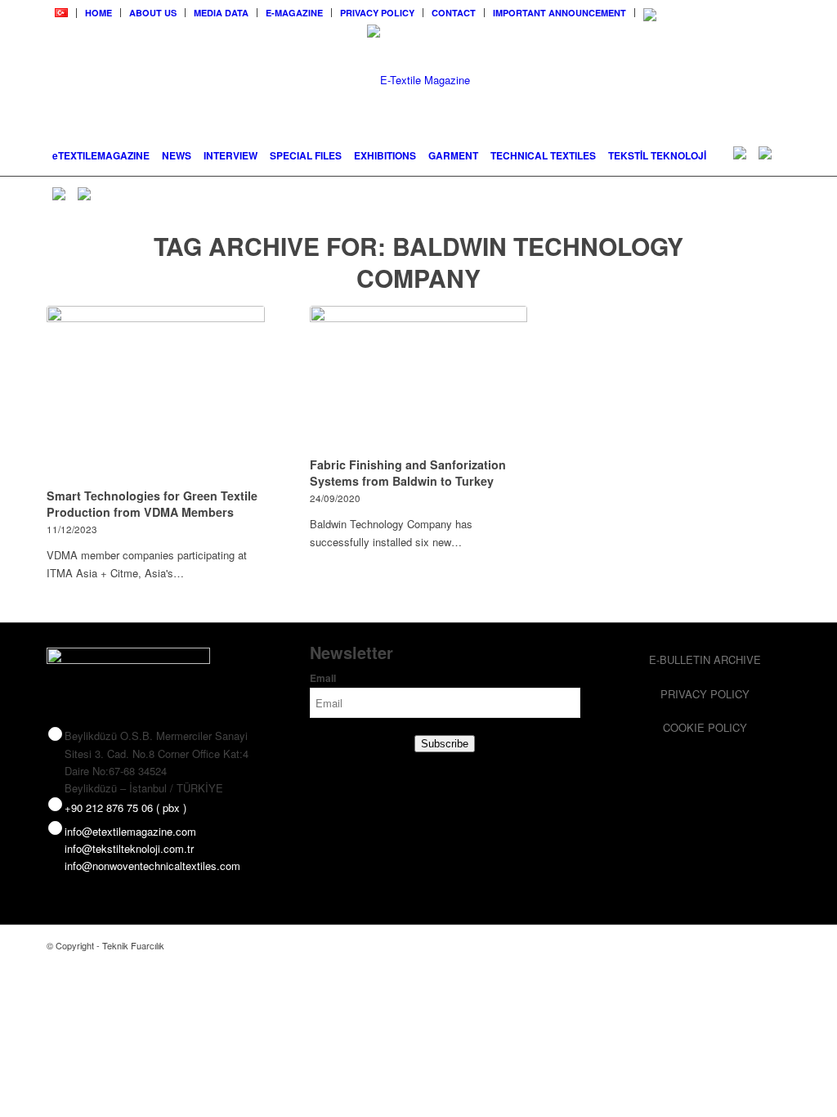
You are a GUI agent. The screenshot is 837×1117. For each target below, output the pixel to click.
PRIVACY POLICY (377, 13)
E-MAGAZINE (294, 13)
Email (323, 678)
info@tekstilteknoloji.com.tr (129, 848)
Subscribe (444, 744)
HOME (98, 13)
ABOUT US (153, 13)
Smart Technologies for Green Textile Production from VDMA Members (152, 503)
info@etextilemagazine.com (130, 831)
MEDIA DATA (221, 13)
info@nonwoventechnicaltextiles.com (152, 865)
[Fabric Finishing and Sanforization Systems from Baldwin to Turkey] (419, 378)
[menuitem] (62, 13)
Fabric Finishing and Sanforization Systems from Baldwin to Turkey (408, 472)
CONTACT (454, 13)
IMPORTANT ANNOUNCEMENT (559, 13)
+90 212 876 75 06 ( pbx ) (125, 807)
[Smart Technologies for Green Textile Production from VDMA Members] (156, 394)
